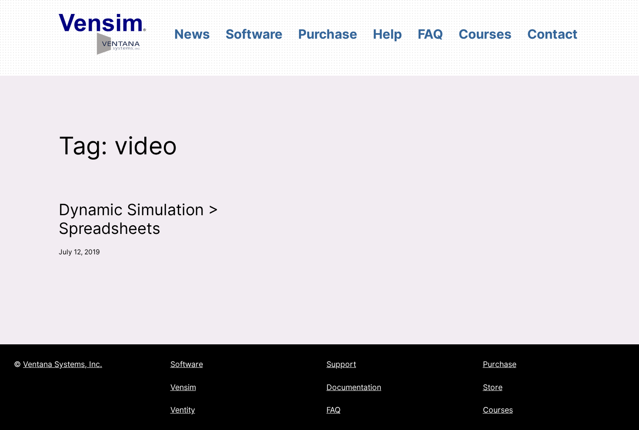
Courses (498, 409)
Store (493, 387)
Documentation (353, 387)
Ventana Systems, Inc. (62, 364)
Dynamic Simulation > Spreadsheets (139, 219)
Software (186, 364)
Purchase (499, 364)
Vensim (183, 387)
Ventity (182, 409)
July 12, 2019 (79, 252)
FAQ (333, 409)
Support (341, 364)
